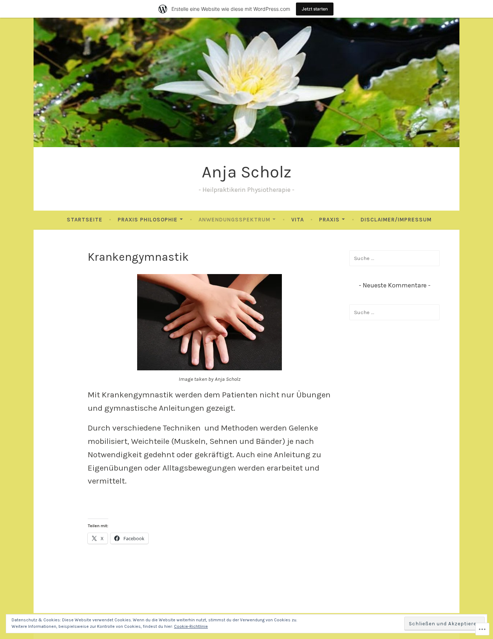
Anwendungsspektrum (234, 219)
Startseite (84, 219)
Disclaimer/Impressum (396, 219)
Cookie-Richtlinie (191, 626)
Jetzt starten (315, 9)
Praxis (329, 219)
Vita (297, 219)
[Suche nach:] (394, 258)
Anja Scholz (246, 172)
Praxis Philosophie (148, 219)
